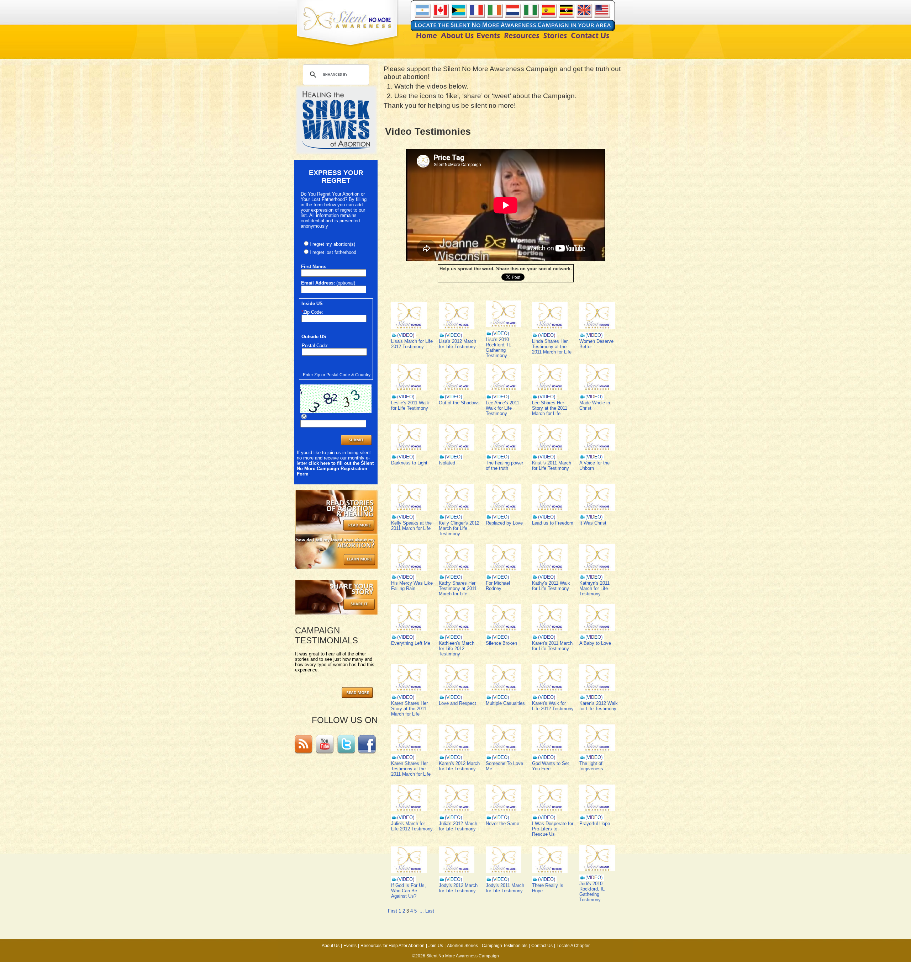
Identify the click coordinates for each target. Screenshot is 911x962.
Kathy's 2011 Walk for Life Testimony (551, 585)
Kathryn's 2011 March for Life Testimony (594, 588)
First (392, 911)
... (422, 911)
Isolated (447, 463)
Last (429, 911)
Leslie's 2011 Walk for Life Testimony (410, 405)
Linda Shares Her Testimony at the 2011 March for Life (552, 347)
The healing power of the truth (504, 465)
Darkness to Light (409, 463)
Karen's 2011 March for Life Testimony (552, 646)
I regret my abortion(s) (332, 244)
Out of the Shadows (459, 402)
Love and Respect (457, 703)
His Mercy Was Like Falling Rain (412, 585)
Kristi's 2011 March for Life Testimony (551, 465)
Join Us (435, 945)
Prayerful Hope (594, 823)
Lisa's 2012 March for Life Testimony (457, 344)
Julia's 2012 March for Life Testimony (458, 826)
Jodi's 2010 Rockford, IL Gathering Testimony (592, 891)
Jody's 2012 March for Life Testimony (458, 888)
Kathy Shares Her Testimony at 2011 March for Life (457, 588)
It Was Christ (592, 523)
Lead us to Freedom (552, 523)
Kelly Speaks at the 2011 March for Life (411, 525)
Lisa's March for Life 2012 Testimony (412, 344)
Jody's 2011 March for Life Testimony (505, 888)
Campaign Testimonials (504, 945)
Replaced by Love (504, 523)
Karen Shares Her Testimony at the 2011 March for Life (411, 769)
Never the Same (502, 823)
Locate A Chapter (573, 945)
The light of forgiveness (591, 766)
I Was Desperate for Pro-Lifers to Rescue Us (552, 829)
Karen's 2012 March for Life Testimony (459, 766)
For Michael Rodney (498, 585)
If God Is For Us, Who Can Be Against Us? (408, 891)
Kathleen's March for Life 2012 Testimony (456, 649)
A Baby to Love (595, 643)
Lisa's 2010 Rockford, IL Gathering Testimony (498, 347)
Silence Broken (501, 643)
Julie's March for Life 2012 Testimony (412, 826)
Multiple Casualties (505, 703)
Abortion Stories (462, 945)
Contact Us (542, 945)
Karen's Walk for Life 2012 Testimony (553, 706)
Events (350, 945)
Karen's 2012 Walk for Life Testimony (598, 706)
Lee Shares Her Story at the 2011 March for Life (549, 408)
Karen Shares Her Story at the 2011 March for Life (409, 709)
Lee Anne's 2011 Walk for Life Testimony (502, 408)
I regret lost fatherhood (333, 252)
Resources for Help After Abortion (392, 945)
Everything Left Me (410, 643)
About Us (330, 945)
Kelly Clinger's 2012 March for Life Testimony (459, 528)
